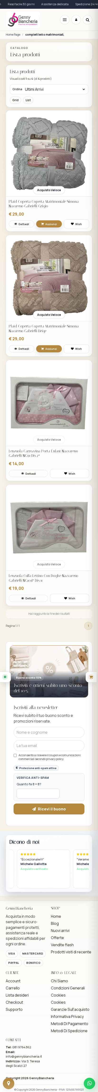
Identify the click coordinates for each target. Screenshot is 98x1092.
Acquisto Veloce (49, 190)
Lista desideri (17, 995)
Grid (15, 100)
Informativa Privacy (67, 1016)
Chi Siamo (59, 980)
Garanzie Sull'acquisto (70, 1009)
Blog (55, 923)
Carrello (13, 988)
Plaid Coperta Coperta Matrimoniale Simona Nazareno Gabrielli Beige (44, 328)
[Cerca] (87, 19)
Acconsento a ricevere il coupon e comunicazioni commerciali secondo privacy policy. (50, 757)
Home (56, 916)
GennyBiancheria (41, 1078)
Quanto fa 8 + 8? (29, 784)
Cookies (58, 995)
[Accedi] (76, 19)
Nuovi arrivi (60, 930)
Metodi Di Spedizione (69, 1030)
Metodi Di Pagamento (69, 1023)
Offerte (57, 937)
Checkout (14, 1002)
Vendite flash (62, 944)
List (28, 100)
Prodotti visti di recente (71, 952)
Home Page (13, 35)
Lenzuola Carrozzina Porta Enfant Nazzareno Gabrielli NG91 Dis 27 (43, 453)
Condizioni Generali (68, 988)
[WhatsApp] (89, 1083)
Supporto (14, 1009)
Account (13, 980)
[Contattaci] (8, 1083)
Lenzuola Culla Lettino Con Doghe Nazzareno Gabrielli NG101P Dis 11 (43, 578)
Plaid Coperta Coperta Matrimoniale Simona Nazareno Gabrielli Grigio (44, 203)
